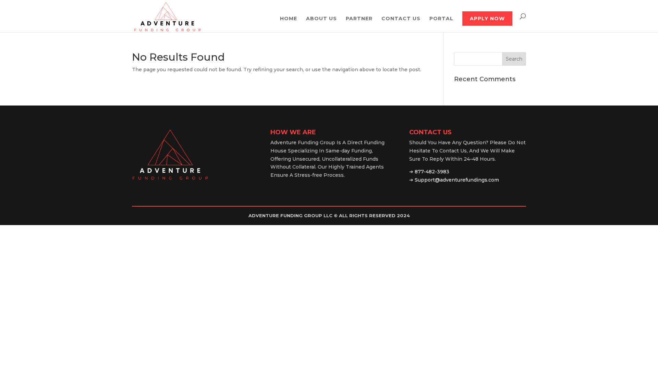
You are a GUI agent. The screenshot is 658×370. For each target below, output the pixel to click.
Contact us (401, 19)
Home (288, 19)
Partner (359, 19)
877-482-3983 (432, 172)
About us (321, 19)
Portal (441, 19)
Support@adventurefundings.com (457, 180)
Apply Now (487, 18)
